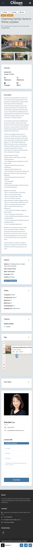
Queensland (11, 271)
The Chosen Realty (9, 522)
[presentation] (4, 43)
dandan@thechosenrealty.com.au (15, 430)
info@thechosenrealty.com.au (12, 519)
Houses (10, 15)
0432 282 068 (10, 427)
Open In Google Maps (10, 280)
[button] (20, 359)
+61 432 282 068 (8, 517)
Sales (3, 15)
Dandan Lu (9, 422)
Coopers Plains (5, 28)
